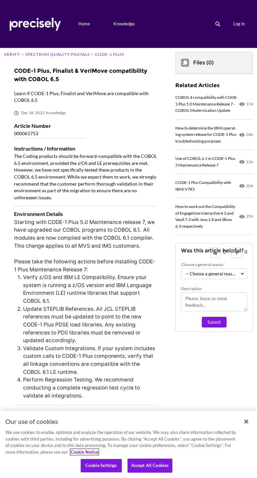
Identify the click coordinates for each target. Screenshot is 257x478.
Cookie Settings (101, 465)
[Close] (246, 421)
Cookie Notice (84, 452)
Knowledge (124, 23)
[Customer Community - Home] (35, 24)
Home (84, 23)
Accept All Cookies (150, 465)
